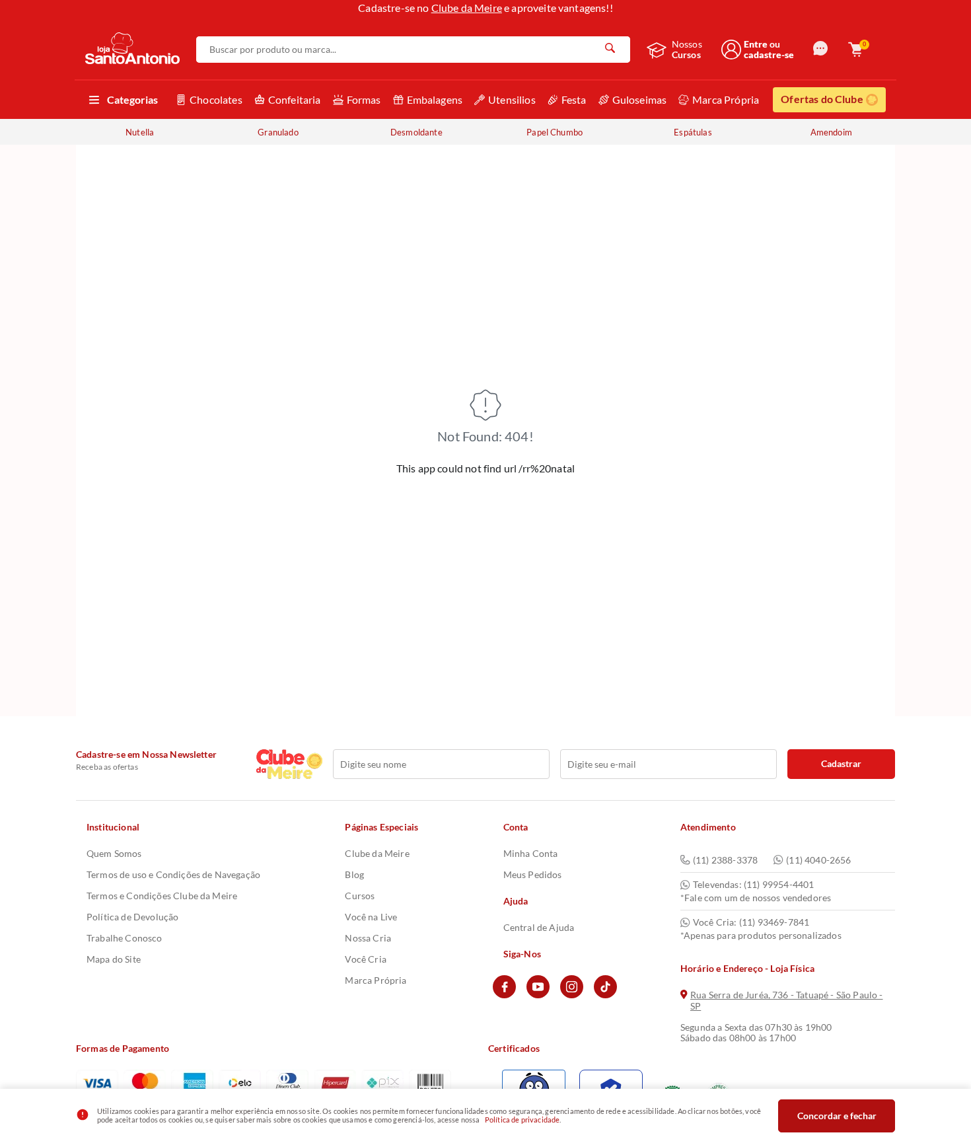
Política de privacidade (522, 1119)
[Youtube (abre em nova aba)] (538, 994)
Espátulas (692, 132)
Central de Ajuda (539, 927)
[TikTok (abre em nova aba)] (605, 994)
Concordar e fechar (837, 1115)
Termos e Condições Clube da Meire (162, 895)
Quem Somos (114, 853)
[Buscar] (610, 49)
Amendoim (831, 132)
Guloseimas (639, 99)
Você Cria (365, 959)
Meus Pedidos (532, 874)
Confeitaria (294, 99)
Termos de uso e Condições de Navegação (173, 874)
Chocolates (216, 99)
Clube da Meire (466, 7)
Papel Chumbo (554, 132)
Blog (354, 874)
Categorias (132, 100)
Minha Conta (530, 853)
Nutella (140, 132)
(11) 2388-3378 (725, 860)
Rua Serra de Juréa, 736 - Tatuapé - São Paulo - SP (786, 1000)
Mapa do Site (114, 959)
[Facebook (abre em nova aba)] (504, 994)
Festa (574, 99)
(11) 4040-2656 (818, 860)
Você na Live (371, 916)
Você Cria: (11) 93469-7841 (751, 922)
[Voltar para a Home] (132, 49)
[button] (820, 49)
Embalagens (435, 99)
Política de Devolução (132, 916)
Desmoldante (416, 132)
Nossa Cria (368, 937)
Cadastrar (841, 763)
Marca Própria (725, 99)
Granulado (278, 132)
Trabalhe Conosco (124, 937)
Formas (364, 99)
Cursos (360, 895)
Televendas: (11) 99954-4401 (753, 884)
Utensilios (512, 99)
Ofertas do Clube (822, 98)
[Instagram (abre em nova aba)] (571, 994)
